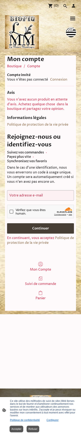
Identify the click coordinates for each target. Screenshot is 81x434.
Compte (33, 66)
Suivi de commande (40, 284)
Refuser (32, 429)
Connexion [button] (58, 79)
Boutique (14, 66)
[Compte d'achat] (73, 5)
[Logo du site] (22, 32)
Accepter (16, 429)
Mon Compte (40, 269)
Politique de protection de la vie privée (37, 124)
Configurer (53, 420)
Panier (41, 298)
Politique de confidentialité (25, 420)
